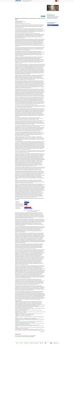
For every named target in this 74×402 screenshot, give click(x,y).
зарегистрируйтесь (31, 336)
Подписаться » (50, 25)
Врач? (56, 0)
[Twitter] (43, 16)
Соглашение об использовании (26, 1)
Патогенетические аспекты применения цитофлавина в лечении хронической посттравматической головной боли (52, 17)
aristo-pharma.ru (48, 4)
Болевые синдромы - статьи (50, 15)
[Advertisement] (30, 9)
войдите (26, 336)
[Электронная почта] (41, 16)
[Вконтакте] (44, 16)
